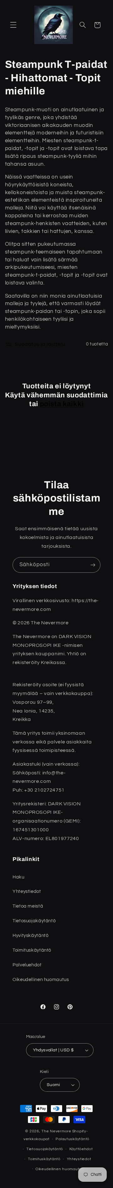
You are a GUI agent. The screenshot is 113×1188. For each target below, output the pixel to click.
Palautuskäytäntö (72, 1139)
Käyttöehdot (81, 1149)
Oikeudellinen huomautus (59, 1169)
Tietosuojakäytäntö (44, 1149)
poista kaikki (62, 404)
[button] (13, 25)
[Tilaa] (93, 564)
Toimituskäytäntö (44, 1159)
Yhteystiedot (79, 1159)
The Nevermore (56, 1131)
